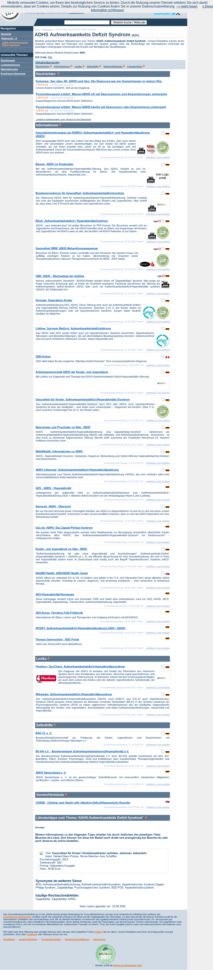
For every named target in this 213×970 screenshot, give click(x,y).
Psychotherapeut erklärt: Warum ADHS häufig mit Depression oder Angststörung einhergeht (101, 107)
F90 (50, 57)
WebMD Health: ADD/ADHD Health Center (62, 573)
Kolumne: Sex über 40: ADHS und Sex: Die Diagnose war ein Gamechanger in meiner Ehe (99, 81)
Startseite (6, 34)
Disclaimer (9, 939)
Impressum (99, 939)
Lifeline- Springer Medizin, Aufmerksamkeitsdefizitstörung (73, 328)
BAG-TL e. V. (44, 733)
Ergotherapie (8, 60)
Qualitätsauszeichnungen (17, 917)
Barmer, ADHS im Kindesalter (54, 164)
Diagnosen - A (9, 38)
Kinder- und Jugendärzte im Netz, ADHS (61, 549)
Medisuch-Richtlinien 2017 (127, 965)
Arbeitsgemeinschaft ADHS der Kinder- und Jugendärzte (72, 372)
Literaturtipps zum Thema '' (90, 817)
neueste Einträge (28, 939)
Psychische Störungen (13, 73)
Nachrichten (43, 66)
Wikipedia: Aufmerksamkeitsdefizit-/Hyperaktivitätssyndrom (74, 694)
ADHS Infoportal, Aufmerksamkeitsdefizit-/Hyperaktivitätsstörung (77, 469)
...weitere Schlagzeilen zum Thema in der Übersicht (63, 119)
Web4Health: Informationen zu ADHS (59, 451)
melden (98, 932)
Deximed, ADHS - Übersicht (53, 506)
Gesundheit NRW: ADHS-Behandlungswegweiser (67, 248)
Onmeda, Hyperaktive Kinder (54, 300)
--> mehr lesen (186, 6)
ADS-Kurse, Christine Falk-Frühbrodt (59, 612)
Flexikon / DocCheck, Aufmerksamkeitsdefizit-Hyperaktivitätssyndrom (80, 666)
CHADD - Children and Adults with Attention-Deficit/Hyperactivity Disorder (83, 802)
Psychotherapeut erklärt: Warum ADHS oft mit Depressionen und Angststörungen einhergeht (101, 94)
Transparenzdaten (51, 939)
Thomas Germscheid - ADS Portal (57, 639)
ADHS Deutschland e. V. (51, 772)
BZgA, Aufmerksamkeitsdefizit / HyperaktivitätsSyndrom (72, 220)
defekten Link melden (158, 157)
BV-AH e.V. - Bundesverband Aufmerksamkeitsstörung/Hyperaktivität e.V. (82, 751)
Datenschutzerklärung (77, 939)
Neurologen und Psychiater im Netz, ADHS (63, 427)
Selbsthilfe (93, 66)
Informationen (62, 66)
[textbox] (87, 22)
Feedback (32, 934)
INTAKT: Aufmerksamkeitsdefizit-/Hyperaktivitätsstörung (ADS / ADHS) (80, 628)
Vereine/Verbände (113, 66)
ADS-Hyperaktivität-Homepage (55, 594)
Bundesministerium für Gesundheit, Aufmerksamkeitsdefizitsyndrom (80, 193)
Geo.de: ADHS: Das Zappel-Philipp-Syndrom (64, 527)
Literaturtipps (135, 66)
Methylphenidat (9, 69)
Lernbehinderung (10, 65)
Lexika (78, 66)
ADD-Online (43, 356)
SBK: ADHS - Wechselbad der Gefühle (60, 276)
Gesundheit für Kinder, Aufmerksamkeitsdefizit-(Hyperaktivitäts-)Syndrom (83, 399)
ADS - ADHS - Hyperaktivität (53, 488)
